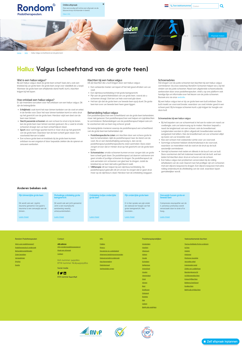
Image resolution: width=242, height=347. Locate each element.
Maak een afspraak (64, 250)
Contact (60, 254)
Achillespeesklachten (192, 276)
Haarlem (145, 248)
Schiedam (145, 262)
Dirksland (145, 293)
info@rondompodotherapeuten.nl (68, 247)
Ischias (187, 248)
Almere (144, 283)
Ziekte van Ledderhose (193, 269)
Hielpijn (187, 251)
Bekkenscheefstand (191, 283)
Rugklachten (189, 286)
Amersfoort (146, 269)
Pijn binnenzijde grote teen (31, 195)
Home (19, 53)
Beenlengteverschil (191, 272)
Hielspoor (188, 254)
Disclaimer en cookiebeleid (109, 251)
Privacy (102, 248)
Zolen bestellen (199, 36)
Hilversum (145, 251)
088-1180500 (61, 244)
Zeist (144, 279)
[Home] (36, 9)
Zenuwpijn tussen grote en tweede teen (172, 196)
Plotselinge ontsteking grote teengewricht (67, 196)
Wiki (26, 53)
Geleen (144, 304)
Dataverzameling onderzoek (109, 258)
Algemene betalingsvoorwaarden (111, 254)
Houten (144, 272)
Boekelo (145, 297)
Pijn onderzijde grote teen (136, 195)
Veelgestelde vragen (107, 269)
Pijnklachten (149, 36)
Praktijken (133, 36)
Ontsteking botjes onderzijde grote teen (102, 196)
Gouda (144, 258)
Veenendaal (146, 276)
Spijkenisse (146, 265)
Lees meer (24, 217)
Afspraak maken (217, 36)
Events (17, 265)
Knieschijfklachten (191, 279)
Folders (102, 244)
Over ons (183, 36)
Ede (143, 300)
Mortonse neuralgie (191, 258)
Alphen (144, 254)
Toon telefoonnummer (182, 6)
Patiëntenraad (105, 265)
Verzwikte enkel (190, 262)
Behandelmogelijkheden (23, 251)
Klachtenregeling (106, 262)
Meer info (66, 14)
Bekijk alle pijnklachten (193, 290)
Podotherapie (117, 36)
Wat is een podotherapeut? (24, 244)
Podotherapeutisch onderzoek (25, 248)
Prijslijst (17, 262)
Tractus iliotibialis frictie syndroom (196, 244)
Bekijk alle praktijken (149, 307)
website (181, 97)
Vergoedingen (167, 36)
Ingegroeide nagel (191, 265)
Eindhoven (145, 290)
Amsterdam (146, 244)
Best (143, 286)
